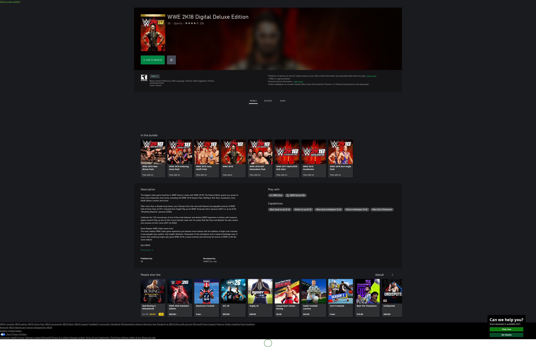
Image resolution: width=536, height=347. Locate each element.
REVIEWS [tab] (268, 100)
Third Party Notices (119, 337)
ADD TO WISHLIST (154, 60)
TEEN (153, 76)
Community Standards (109, 324)
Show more (145, 250)
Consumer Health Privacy (12, 337)
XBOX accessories (53, 324)
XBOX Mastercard (17, 327)
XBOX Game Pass (36, 324)
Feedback (93, 324)
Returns (220, 324)
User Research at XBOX (163, 324)
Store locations (247, 324)
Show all (379, 274)
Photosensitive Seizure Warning (136, 324)
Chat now (506, 329)
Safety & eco (135, 337)
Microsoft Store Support (204, 324)
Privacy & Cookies (60, 337)
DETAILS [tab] (253, 100)
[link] (153, 158)
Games (29, 327)
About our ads (148, 337)
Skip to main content (10, 1)
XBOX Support (81, 324)
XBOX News (68, 324)
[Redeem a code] (171, 59)
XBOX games (21, 324)
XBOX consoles (7, 324)
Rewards (4, 327)
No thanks (507, 334)
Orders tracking (232, 324)
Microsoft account (183, 324)
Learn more (371, 75)
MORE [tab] (282, 100)
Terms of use (92, 337)
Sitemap (29, 337)
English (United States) (11, 330)
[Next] (392, 275)
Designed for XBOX (43, 327)
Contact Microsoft (42, 337)
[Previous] (387, 275)
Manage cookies (77, 337)
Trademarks (103, 337)
